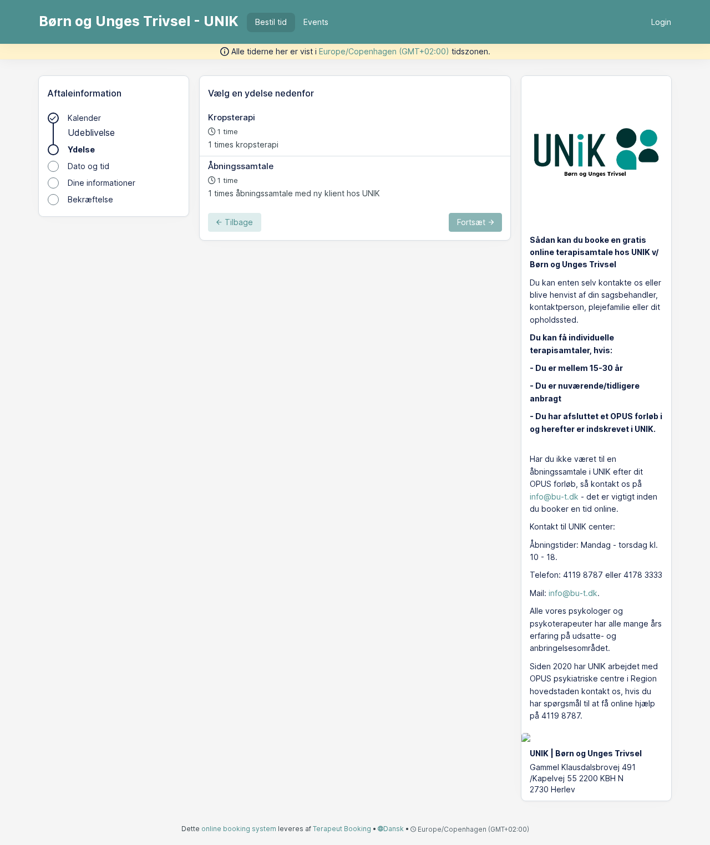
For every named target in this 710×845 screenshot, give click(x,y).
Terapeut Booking (342, 828)
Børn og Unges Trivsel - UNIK (139, 21)
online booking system (238, 828)
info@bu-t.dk (554, 496)
